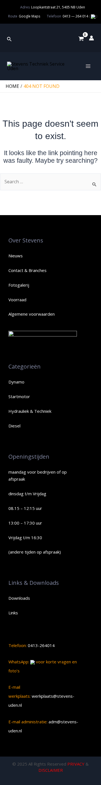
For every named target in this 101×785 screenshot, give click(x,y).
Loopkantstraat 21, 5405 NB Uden (58, 7)
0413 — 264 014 (76, 16)
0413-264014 (41, 645)
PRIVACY (75, 764)
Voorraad (17, 299)
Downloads (19, 598)
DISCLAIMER (50, 770)
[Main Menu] (88, 66)
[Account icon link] (91, 38)
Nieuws (15, 255)
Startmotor (19, 396)
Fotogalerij (18, 285)
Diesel (14, 426)
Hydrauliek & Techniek (29, 411)
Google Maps (29, 16)
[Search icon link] (9, 38)
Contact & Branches (27, 270)
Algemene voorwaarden (31, 314)
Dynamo (16, 382)
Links (13, 612)
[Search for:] (50, 182)
